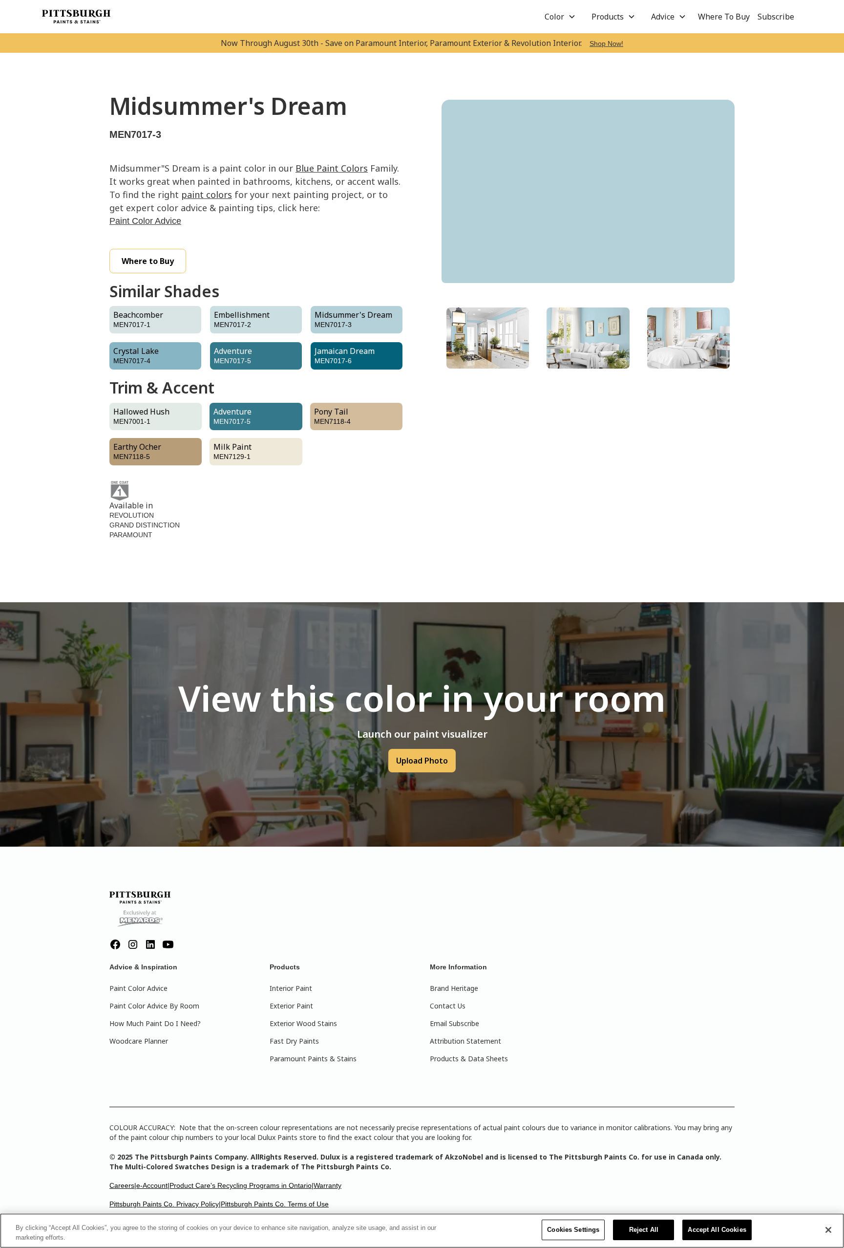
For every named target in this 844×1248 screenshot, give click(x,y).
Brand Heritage (454, 988)
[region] (422, 1230)
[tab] (488, 338)
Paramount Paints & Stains (313, 1058)
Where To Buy (724, 16)
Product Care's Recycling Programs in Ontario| (241, 1185)
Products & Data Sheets (469, 1058)
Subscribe (776, 16)
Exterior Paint (291, 1005)
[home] (76, 16)
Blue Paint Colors (331, 168)
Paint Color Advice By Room (154, 1005)
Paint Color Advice (145, 221)
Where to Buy (148, 261)
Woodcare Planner (138, 1041)
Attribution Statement (465, 1041)
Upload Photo (422, 760)
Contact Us (447, 1005)
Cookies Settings (573, 1229)
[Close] (828, 1230)
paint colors (206, 194)
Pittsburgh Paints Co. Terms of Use (275, 1204)
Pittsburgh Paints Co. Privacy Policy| (165, 1204)
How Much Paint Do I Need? (155, 1023)
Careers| (122, 1185)
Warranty (327, 1185)
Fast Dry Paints (294, 1041)
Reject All (643, 1229)
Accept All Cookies (717, 1229)
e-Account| (152, 1185)
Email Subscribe (454, 1023)
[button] (560, 16)
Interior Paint (291, 988)
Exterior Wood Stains (303, 1023)
